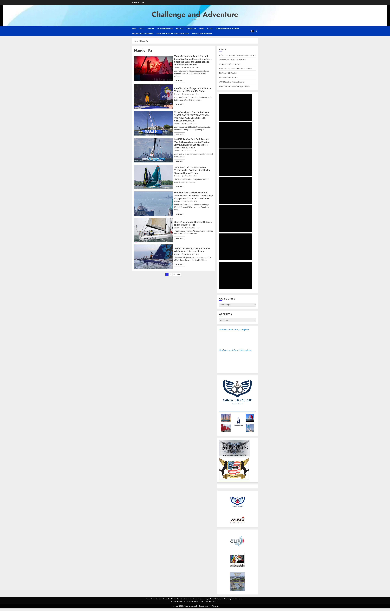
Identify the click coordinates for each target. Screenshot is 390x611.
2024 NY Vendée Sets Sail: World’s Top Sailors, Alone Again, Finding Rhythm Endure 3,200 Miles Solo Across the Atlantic (192, 143)
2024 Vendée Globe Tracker (229, 64)
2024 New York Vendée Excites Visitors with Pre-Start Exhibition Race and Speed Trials (192, 170)
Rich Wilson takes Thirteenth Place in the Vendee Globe (193, 223)
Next (178, 274)
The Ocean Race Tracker (202, 34)
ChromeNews (203, 606)
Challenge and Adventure (195, 14)
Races (201, 29)
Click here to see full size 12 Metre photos (235, 350)
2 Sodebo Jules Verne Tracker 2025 (232, 60)
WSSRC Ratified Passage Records (231, 82)
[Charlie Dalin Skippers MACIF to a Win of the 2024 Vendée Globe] (153, 96)
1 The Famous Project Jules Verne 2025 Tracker (237, 55)
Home (134, 29)
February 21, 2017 (189, 228)
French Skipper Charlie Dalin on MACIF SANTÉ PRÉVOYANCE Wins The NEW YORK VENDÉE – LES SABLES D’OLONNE (192, 116)
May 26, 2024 (188, 176)
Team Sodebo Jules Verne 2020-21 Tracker (235, 68)
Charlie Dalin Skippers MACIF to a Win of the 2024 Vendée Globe (192, 89)
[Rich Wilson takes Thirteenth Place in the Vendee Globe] (153, 230)
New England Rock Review (142, 34)
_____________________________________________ (237, 410)
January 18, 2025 (189, 68)
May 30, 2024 (188, 151)
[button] (256, 31)
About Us (179, 29)
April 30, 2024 (188, 201)
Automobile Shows (165, 29)
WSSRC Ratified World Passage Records (173, 34)
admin (178, 68)
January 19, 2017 (189, 254)
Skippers (150, 29)
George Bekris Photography (227, 29)
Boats (141, 29)
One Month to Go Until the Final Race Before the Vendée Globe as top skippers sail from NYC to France (193, 195)
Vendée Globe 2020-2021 (228, 77)
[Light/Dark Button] (252, 31)
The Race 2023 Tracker (228, 73)
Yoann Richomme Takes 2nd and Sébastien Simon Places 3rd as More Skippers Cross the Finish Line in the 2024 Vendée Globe (193, 60)
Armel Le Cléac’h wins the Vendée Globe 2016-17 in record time (192, 250)
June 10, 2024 (188, 124)
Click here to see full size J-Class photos (234, 329)
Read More (179, 81)
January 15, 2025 (189, 94)
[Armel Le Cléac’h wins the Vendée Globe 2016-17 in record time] (153, 256)
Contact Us (191, 29)
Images (209, 29)
